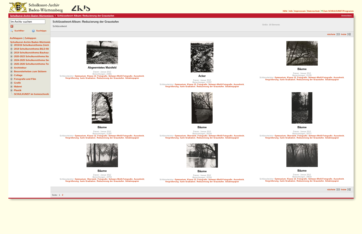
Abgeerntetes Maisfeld (102, 67)
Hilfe (285, 11)
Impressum (300, 11)
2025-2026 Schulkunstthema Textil (33, 64)
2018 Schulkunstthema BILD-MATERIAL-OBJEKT (41, 49)
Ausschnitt (139, 76)
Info (291, 11)
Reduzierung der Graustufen (110, 78)
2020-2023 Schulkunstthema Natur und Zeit (38, 56)
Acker (202, 76)
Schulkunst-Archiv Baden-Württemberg (32, 15)
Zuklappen (30, 38)
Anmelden (346, 15)
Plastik (17, 90)
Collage (18, 75)
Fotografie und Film (25, 79)
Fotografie (102, 76)
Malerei (18, 86)
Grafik (17, 82)
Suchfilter (19, 31)
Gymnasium (80, 76)
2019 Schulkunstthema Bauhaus (32, 52)
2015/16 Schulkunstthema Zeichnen (33, 45)
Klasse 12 (291, 77)
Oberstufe (191, 136)
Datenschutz (313, 11)
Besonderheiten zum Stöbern (30, 71)
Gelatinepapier (132, 78)
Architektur (20, 67)
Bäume (301, 69)
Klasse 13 (91, 76)
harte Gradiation (88, 78)
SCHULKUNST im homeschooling (32, 94)
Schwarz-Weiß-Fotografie (120, 76)
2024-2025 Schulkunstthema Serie (32, 60)
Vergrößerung (72, 78)
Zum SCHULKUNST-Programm (338, 11)
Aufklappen (16, 38)
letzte (343, 34)
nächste (331, 34)
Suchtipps (41, 31)
